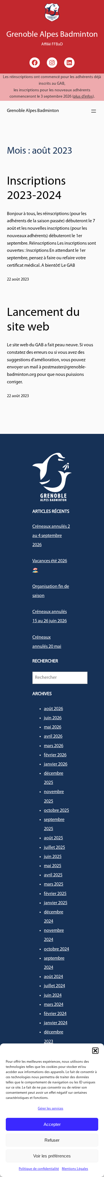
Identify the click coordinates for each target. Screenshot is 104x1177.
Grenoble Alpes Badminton (33, 111)
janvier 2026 (55, 764)
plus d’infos (83, 96)
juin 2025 (53, 857)
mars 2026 (53, 746)
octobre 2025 (56, 810)
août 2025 (53, 838)
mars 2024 (53, 1004)
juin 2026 (53, 718)
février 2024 (55, 1014)
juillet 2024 (54, 986)
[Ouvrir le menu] (93, 111)
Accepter (52, 1124)
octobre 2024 (56, 949)
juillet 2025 (54, 847)
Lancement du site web (43, 320)
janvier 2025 (55, 903)
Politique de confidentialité (39, 1169)
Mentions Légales (75, 1169)
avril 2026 (53, 736)
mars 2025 (53, 884)
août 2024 (53, 977)
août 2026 (53, 709)
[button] (95, 1051)
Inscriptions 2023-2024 (36, 188)
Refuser (52, 1140)
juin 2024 (53, 995)
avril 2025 (53, 875)
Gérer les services (50, 1108)
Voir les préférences (52, 1155)
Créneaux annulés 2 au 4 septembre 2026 (51, 535)
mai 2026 (52, 727)
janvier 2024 (55, 1023)
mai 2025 (52, 866)
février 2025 (55, 894)
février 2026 (55, 755)
